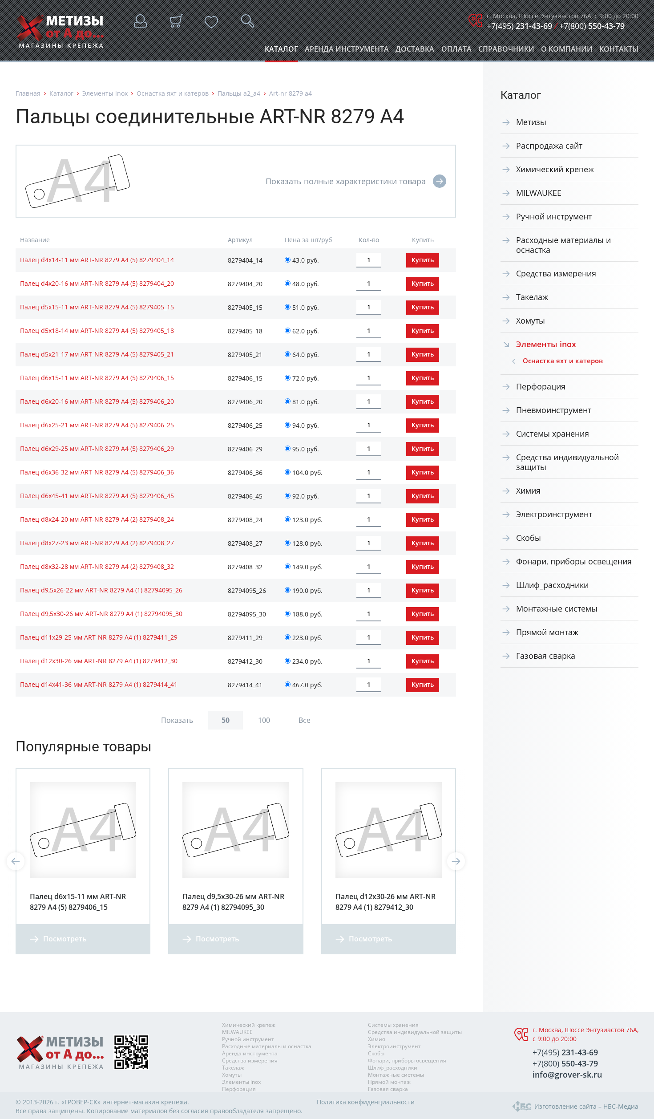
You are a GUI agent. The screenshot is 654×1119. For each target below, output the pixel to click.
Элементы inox (105, 93)
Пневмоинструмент (553, 410)
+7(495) (519, 25)
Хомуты (530, 320)
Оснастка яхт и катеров (173, 93)
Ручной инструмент (554, 216)
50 (226, 720)
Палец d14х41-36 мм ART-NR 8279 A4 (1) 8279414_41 (99, 684)
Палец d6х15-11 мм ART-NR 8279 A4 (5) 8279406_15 (97, 377)
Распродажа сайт (549, 145)
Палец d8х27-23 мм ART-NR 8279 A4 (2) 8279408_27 (97, 543)
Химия (528, 490)
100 (264, 720)
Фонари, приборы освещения (574, 561)
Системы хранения (552, 433)
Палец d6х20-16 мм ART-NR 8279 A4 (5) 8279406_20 (97, 401)
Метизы (531, 122)
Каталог (281, 51)
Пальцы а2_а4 (239, 93)
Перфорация (540, 386)
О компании (567, 51)
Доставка (415, 51)
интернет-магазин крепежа (144, 1102)
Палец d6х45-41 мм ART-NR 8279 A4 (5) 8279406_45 (97, 495)
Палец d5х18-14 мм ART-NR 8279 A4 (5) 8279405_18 (97, 330)
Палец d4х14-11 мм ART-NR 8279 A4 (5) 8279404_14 (97, 259)
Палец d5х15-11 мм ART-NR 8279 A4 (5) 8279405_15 (97, 307)
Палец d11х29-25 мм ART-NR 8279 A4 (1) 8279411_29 (99, 637)
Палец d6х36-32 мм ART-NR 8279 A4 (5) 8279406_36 (97, 472)
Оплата (456, 51)
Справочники (506, 51)
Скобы (528, 538)
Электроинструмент (554, 514)
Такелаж (532, 297)
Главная (28, 93)
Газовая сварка (545, 656)
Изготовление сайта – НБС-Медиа (586, 1106)
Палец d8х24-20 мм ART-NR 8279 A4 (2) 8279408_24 (97, 519)
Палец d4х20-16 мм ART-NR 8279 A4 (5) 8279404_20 (97, 283)
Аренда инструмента (347, 51)
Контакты (618, 51)
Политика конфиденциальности (366, 1102)
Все (305, 720)
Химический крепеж (555, 169)
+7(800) (592, 25)
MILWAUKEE (538, 193)
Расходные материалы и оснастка (563, 245)
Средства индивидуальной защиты (567, 462)
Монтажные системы (556, 608)
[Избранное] (211, 22)
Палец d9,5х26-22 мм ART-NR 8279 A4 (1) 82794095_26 (101, 590)
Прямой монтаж (547, 632)
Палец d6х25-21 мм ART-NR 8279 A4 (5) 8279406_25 (97, 425)
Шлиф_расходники (552, 585)
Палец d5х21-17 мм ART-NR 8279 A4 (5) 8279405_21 (97, 354)
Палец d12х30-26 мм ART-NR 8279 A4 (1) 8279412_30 (99, 661)
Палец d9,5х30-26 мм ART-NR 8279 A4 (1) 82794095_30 (101, 613)
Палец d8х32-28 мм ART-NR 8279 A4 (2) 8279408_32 (97, 566)
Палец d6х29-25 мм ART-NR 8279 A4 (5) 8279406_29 (97, 448)
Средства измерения (556, 273)
